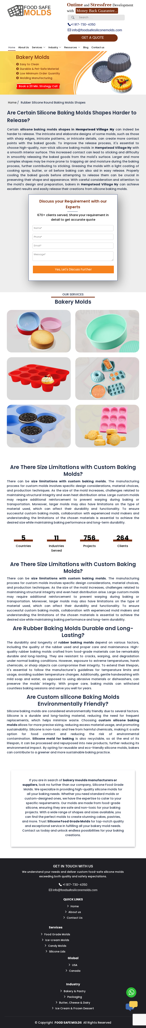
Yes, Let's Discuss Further (73, 269)
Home (11, 47)
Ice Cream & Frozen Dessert (74, 1008)
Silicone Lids (57, 951)
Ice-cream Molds (57, 940)
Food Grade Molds (57, 934)
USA (74, 965)
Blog (85, 47)
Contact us (97, 47)
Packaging (74, 997)
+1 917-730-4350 (83, 24)
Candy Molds (57, 946)
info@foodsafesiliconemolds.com (96, 30)
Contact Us (75, 918)
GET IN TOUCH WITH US (73, 866)
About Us (23, 47)
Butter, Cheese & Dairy (74, 1003)
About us (74, 912)
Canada (74, 971)
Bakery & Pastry (75, 991)
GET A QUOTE (93, 37)
